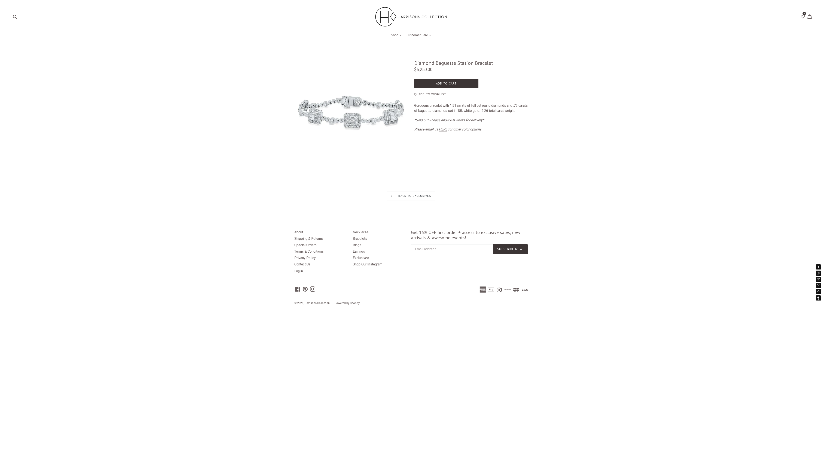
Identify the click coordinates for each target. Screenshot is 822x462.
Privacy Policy (305, 258)
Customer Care (420, 35)
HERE (443, 129)
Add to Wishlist (431, 94)
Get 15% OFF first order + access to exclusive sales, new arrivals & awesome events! (465, 235)
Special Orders (305, 245)
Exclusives (361, 258)
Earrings (359, 251)
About (298, 232)
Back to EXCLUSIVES (414, 196)
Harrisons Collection (317, 303)
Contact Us (302, 264)
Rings (357, 245)
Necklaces (361, 232)
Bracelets (360, 239)
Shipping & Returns (308, 239)
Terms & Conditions (309, 251)
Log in (298, 271)
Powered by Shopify (347, 303)
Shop (397, 35)
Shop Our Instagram (367, 264)
